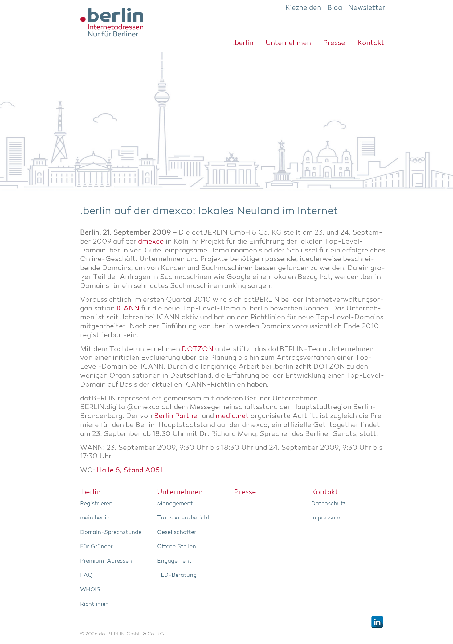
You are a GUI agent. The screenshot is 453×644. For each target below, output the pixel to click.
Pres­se (334, 43)
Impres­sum (325, 518)
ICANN (127, 308)
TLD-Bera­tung (177, 575)
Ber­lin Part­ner (177, 416)
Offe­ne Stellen (176, 546)
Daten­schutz (328, 504)
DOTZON (197, 349)
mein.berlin (95, 518)
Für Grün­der (96, 546)
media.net (233, 416)
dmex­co (151, 241)
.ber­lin (243, 43)
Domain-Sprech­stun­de (110, 532)
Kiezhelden (303, 8)
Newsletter (366, 8)
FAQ (86, 575)
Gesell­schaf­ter (176, 532)
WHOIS (90, 590)
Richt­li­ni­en (94, 604)
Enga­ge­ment (174, 561)
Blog (334, 8)
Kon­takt (370, 43)
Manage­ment (175, 504)
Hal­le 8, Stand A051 (129, 470)
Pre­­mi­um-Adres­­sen (106, 561)
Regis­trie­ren (96, 504)
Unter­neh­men (288, 43)
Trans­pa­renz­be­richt (183, 518)
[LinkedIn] (377, 622)
